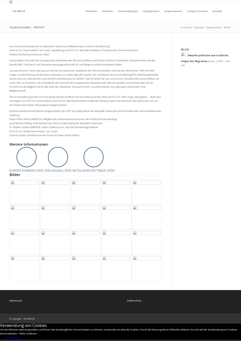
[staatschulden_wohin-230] (24, 267)
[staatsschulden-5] (147, 217)
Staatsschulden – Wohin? (27, 27)
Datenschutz (134, 300)
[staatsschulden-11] (116, 191)
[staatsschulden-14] (24, 191)
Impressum (15, 300)
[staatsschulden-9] (24, 217)
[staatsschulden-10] (147, 191)
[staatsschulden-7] (86, 217)
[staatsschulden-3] (55, 242)
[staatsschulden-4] (24, 242)
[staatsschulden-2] (86, 242)
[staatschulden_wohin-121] (55, 267)
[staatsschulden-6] (116, 217)
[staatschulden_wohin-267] (147, 242)
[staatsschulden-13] (55, 191)
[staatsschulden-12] (86, 191)
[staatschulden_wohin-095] (116, 267)
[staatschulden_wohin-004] (147, 267)
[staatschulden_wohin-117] (86, 267)
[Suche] (228, 11)
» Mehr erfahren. (27, 333)
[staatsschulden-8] (55, 217)
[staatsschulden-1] (116, 242)
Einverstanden (12, 337)
